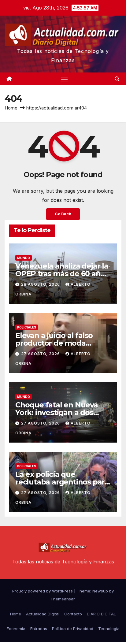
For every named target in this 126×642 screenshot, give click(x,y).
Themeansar (62, 598)
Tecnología (109, 628)
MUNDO (23, 258)
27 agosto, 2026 (41, 353)
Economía (16, 628)
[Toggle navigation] (64, 79)
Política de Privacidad (72, 628)
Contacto (73, 613)
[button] (117, 79)
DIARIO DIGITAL (101, 613)
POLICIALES (26, 327)
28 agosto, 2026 (41, 284)
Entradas (38, 628)
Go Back (63, 214)
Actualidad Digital (42, 613)
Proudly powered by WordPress (43, 590)
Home (11, 108)
